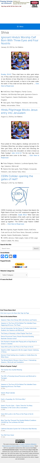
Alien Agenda (7, 229)
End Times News (19, 232)
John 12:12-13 (16, 153)
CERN (5, 238)
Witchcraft (15, 166)
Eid (9, 169)
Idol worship (33, 103)
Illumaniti (28, 232)
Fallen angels (19, 238)
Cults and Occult (6, 232)
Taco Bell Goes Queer (7, 435)
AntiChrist (6, 91)
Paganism (8, 97)
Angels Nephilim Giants (20, 229)
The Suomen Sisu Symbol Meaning (11, 370)
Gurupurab (33, 169)
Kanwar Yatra (16, 172)
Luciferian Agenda (27, 163)
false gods (6, 103)
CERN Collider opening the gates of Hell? (17, 178)
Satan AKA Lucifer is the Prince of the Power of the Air (17, 347)
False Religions (16, 91)
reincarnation (11, 105)
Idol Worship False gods (16, 94)
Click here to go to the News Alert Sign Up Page (14, 313)
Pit (13, 241)
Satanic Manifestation (20, 97)
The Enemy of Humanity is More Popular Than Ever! (16, 333)
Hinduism (4, 94)
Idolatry (3, 105)
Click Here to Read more (15, 224)
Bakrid (5, 169)
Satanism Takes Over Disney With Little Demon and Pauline (19, 320)
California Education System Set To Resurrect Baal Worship (19, 428)
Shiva (18, 105)
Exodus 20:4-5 (6, 74)
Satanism (8, 166)
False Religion (24, 169)
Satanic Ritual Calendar (8, 393)
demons (11, 238)
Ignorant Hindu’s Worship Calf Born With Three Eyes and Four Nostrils (19, 40)
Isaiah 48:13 (22, 215)
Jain (9, 172)
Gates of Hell (28, 238)
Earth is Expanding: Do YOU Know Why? (13, 399)
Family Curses (27, 91)
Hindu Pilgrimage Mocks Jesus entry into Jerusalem (19, 111)
